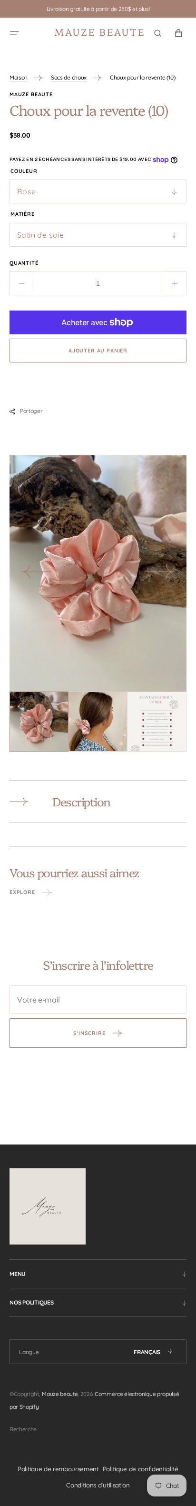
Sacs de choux (69, 77)
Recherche (23, 1429)
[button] (14, 32)
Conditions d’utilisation (97, 1485)
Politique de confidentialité (140, 1469)
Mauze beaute (60, 1393)
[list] (98, 573)
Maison (19, 77)
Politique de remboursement (58, 1469)
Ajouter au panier (98, 350)
